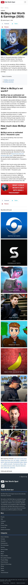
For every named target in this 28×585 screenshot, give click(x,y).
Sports (2, 568)
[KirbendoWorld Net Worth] (14, 443)
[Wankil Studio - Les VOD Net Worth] (14, 361)
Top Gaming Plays (18, 464)
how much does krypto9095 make (14, 462)
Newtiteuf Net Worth (14, 236)
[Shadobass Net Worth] (14, 252)
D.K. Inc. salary (15, 460)
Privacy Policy (4, 525)
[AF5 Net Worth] (14, 416)
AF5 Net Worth (14, 426)
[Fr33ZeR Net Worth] (14, 280)
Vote (2, 519)
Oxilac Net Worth (14, 317)
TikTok (2, 523)
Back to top (24, 476)
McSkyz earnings (9, 82)
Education (3, 541)
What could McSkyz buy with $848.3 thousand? (16, 189)
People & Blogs (4, 560)
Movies (2, 551)
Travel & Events (4, 572)
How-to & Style (4, 549)
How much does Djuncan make (13, 465)
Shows (2, 566)
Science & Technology (6, 564)
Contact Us (3, 527)
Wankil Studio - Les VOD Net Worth (14, 372)
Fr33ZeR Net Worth (14, 290)
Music (2, 553)
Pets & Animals (4, 562)
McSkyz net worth (9, 80)
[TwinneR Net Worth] (14, 334)
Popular (2, 517)
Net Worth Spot (10, 2)
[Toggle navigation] (25, 2)
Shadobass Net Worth (14, 263)
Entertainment (4, 543)
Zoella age (6, 467)
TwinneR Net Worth (14, 344)
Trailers (2, 570)
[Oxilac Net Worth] (14, 307)
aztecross (12, 467)
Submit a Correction (5, 529)
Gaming (6, 7)
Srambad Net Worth (14, 399)
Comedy (3, 539)
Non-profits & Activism (6, 557)
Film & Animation (5, 545)
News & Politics (4, 555)
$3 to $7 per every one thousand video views (12, 154)
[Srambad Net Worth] (14, 388)
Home (2, 7)
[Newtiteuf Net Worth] (14, 225)
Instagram (3, 521)
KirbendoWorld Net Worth (14, 453)
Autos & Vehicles (5, 537)
